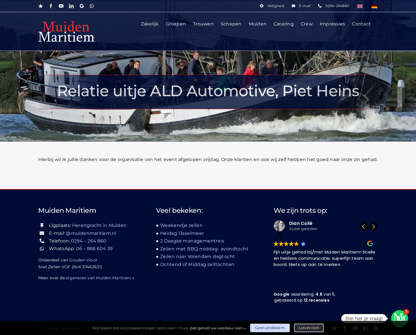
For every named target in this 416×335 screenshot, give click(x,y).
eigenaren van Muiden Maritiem (98, 277)
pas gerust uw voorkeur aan (217, 328)
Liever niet (309, 327)
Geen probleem (270, 327)
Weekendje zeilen (181, 225)
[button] (373, 226)
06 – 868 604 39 (94, 248)
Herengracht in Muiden (99, 225)
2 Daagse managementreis (192, 241)
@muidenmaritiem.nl (91, 233)
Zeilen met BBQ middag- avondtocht (204, 249)
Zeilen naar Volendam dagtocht (197, 256)
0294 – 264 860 (88, 241)
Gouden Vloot (83, 260)
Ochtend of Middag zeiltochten (197, 264)
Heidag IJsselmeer (182, 233)
